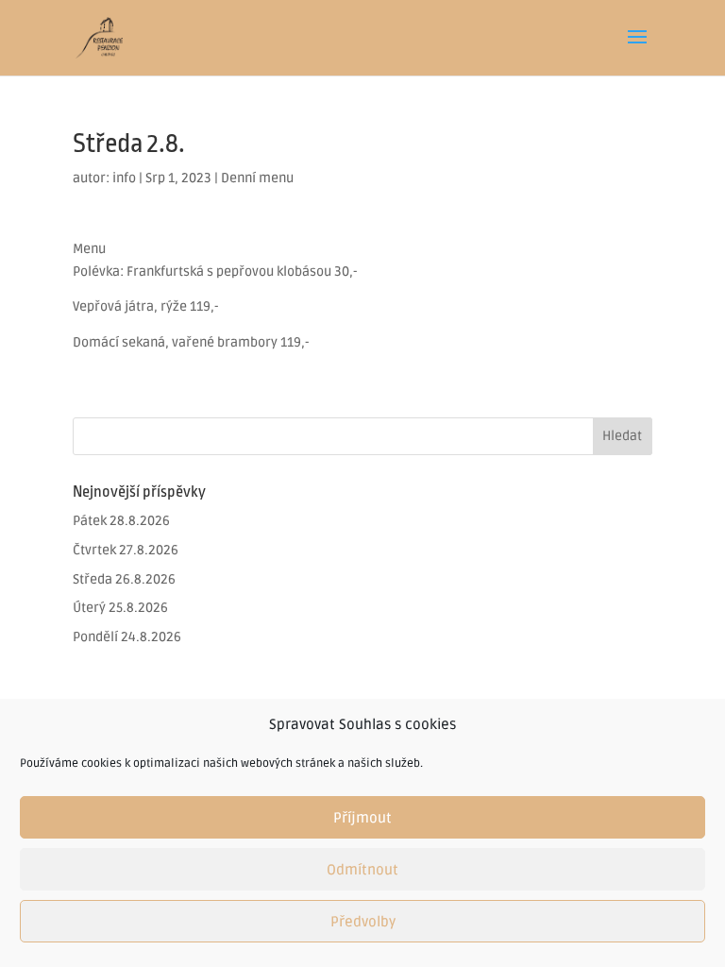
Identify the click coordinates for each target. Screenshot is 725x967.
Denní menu (257, 178)
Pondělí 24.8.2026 (127, 637)
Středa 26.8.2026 (124, 579)
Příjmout (362, 817)
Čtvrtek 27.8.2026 (125, 550)
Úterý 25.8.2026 (120, 608)
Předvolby (363, 921)
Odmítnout (362, 869)
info (124, 178)
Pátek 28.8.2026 (121, 521)
